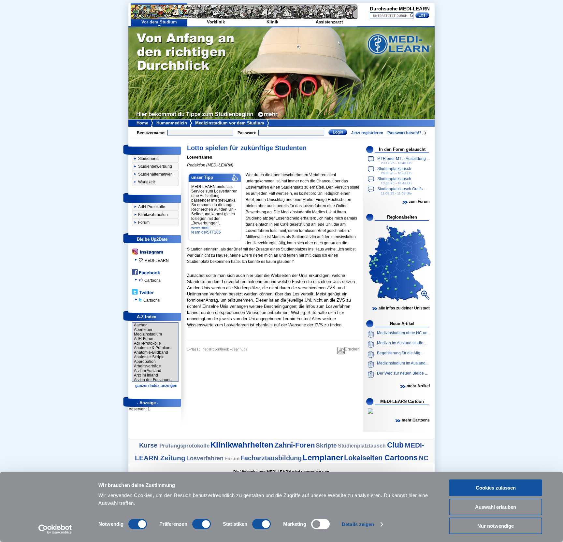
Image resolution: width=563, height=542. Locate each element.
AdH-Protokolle (151, 207)
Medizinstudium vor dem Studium (229, 123)
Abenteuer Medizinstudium (148, 331)
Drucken (352, 349)
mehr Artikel (418, 386)
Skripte (326, 445)
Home (142, 123)
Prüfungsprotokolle (184, 446)
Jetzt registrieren (367, 133)
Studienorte (148, 158)
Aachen (141, 325)
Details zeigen (358, 524)
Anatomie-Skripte (149, 357)
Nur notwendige (495, 526)
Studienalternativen (155, 174)
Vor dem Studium (159, 22)
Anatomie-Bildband (151, 352)
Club (395, 445)
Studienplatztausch (362, 446)
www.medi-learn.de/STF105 (206, 230)
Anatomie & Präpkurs (152, 348)
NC (423, 458)
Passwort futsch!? (404, 133)
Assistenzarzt (329, 22)
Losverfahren (205, 458)
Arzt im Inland (146, 375)
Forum (144, 222)
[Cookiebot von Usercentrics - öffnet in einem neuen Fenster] (55, 529)
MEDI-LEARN (156, 260)
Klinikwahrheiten (153, 214)
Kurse (149, 445)
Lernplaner (323, 457)
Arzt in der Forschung (153, 380)
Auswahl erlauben (495, 507)
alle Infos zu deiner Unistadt (404, 308)
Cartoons (152, 280)
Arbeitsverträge (147, 366)
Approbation (145, 361)
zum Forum (419, 201)
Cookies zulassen (496, 488)
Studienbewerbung (155, 166)
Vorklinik (216, 22)
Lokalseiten (364, 458)
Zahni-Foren (294, 445)
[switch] (201, 524)
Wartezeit (146, 182)
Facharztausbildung (271, 458)
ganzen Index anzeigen (156, 385)
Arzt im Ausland (147, 370)
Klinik (272, 22)
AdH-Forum (144, 338)
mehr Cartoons (416, 420)
